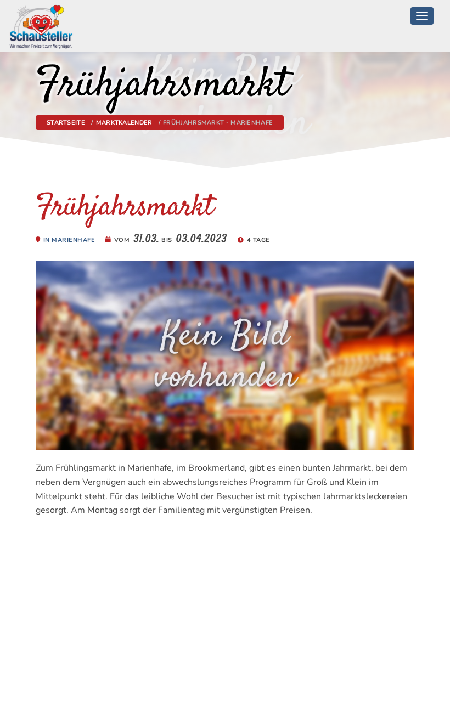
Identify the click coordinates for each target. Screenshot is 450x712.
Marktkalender (124, 122)
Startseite (66, 122)
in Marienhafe (69, 240)
